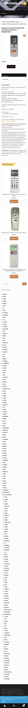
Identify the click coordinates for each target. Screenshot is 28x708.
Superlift (7, 676)
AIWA (4, 379)
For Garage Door (7, 614)
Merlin (6, 667)
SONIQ (4, 296)
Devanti (5, 368)
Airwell (6, 499)
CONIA (6, 526)
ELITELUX (5, 432)
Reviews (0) (5, 79)
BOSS (6, 628)
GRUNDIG (5, 361)
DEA (5, 637)
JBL (4, 331)
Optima (6, 600)
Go (24, 283)
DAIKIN (6, 503)
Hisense (5, 303)
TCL (4, 319)
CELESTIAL (5, 430)
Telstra (4, 324)
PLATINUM (5, 439)
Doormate (7, 642)
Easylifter (7, 644)
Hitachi (4, 358)
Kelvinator (7, 540)
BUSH (4, 437)
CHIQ (4, 384)
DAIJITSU (7, 607)
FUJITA (6, 561)
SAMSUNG (5, 315)
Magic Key (7, 662)
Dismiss (3, 701)
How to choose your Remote (9, 121)
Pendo (4, 398)
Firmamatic (7, 653)
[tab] (14, 75)
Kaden (6, 513)
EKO (4, 407)
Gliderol (6, 655)
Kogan (6, 524)
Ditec (6, 639)
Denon (4, 345)
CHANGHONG (6, 363)
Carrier (6, 572)
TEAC (4, 305)
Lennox (6, 591)
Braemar (7, 570)
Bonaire (6, 566)
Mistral (6, 520)
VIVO (4, 310)
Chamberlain (7, 635)
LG (3, 308)
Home (4, 21)
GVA (4, 356)
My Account (4, 705)
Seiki (4, 372)
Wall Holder (7, 612)
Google (4, 457)
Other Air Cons (8, 609)
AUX (5, 501)
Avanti (6, 621)
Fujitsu (17, 21)
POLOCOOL (7, 563)
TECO (4, 478)
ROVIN (4, 450)
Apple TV (5, 333)
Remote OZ (14, 3)
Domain (6, 559)
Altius (4, 485)
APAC (6, 496)
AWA (4, 338)
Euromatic (7, 602)
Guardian (7, 658)
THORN (4, 453)
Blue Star (7, 515)
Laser (4, 476)
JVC (4, 354)
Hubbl (4, 480)
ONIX (4, 425)
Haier (6, 579)
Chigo (6, 517)
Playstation (5, 460)
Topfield (5, 322)
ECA (5, 646)
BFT (6, 625)
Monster (5, 455)
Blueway (7, 596)
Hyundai (5, 487)
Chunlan (6, 529)
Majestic (5, 446)
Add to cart (11, 66)
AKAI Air (6, 556)
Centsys (6, 630)
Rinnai (6, 605)
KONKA (4, 444)
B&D (6, 623)
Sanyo (4, 370)
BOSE (4, 469)
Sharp (4, 335)
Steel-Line (7, 674)
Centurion (7, 632)
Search (14, 705)
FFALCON (5, 404)
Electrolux (7, 506)
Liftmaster (7, 660)
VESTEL (5, 386)
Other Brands (6, 492)
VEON (4, 473)
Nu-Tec (4, 448)
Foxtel (4, 393)
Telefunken (5, 490)
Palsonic (5, 351)
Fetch (4, 421)
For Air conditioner (10, 21)
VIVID (4, 462)
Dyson (6, 510)
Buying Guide (11, 116)
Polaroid (5, 411)
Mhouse (6, 669)
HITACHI (6, 538)
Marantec (7, 665)
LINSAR (4, 414)
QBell (4, 441)
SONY (4, 317)
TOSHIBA (5, 326)
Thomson (5, 349)
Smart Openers (8, 671)
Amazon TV (5, 342)
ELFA (6, 577)
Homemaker (7, 522)
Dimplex (6, 575)
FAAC (6, 651)
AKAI (4, 340)
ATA (5, 619)
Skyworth (5, 377)
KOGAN (4, 294)
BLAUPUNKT (6, 416)
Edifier (4, 409)
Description (5, 76)
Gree (6, 533)
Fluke (4, 391)
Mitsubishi (7, 545)
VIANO (4, 298)
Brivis (6, 586)
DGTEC (4, 400)
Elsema (6, 648)
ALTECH (5, 347)
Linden (4, 395)
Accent (6, 616)
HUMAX (4, 418)
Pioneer (5, 381)
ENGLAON (5, 471)
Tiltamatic (7, 678)
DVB (4, 374)
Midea (6, 531)
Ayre (6, 584)
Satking (5, 365)
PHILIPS (5, 402)
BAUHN (4, 301)
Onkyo (4, 423)
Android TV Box (6, 388)
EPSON (4, 483)
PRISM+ (5, 467)
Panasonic (5, 312)
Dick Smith (5, 328)
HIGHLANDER (6, 427)
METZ (4, 434)
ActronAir (7, 568)
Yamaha (5, 464)
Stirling (6, 593)
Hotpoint (7, 589)
